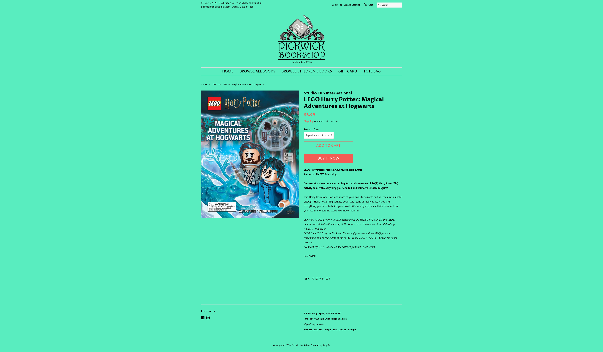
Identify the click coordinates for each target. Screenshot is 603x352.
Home (227, 71)
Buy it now (328, 158)
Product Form (311, 129)
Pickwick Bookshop (301, 345)
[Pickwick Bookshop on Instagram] (208, 318)
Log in (335, 4)
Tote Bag (372, 71)
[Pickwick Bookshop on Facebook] (203, 318)
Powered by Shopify (320, 345)
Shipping (309, 121)
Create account (352, 4)
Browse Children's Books (307, 71)
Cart (370, 4)
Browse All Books (257, 71)
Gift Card (347, 71)
